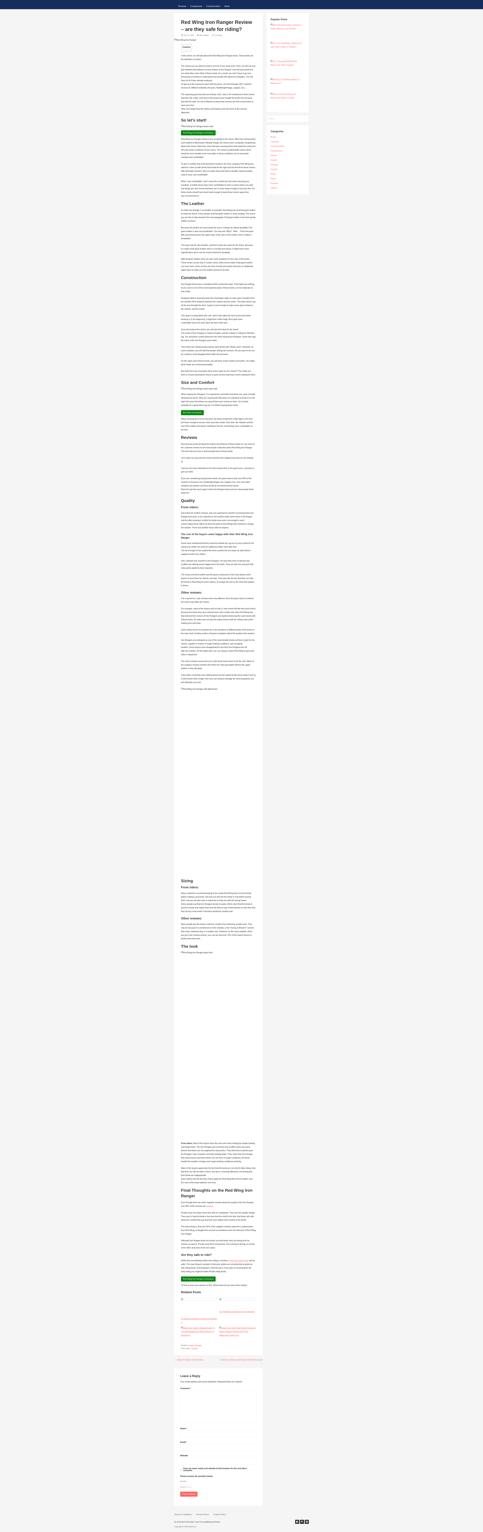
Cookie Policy (219, 1514)
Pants (273, 179)
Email (183, 1442)
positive (209, 1206)
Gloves (274, 155)
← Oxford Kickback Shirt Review (188, 1360)
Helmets (274, 165)
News (273, 174)
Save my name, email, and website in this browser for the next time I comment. (215, 1469)
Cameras (275, 142)
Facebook (297, 1522)
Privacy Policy (202, 1514)
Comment (185, 1388)
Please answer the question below (196, 1476)
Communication (213, 6)
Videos (274, 188)
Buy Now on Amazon (192, 413)
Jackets (274, 169)
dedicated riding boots (239, 1260)
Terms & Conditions (183, 1514)
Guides (274, 160)
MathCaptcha (188, 1487)
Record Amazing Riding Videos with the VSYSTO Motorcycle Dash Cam (237, 1331)
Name (183, 1428)
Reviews (182, 6)
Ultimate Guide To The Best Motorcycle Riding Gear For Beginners (198, 1331)
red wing (194, 1348)
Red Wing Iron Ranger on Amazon (198, 133)
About (227, 6)
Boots (191, 1345)
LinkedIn (307, 1522)
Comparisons (196, 6)
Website (184, 1456)
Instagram (302, 1522)
